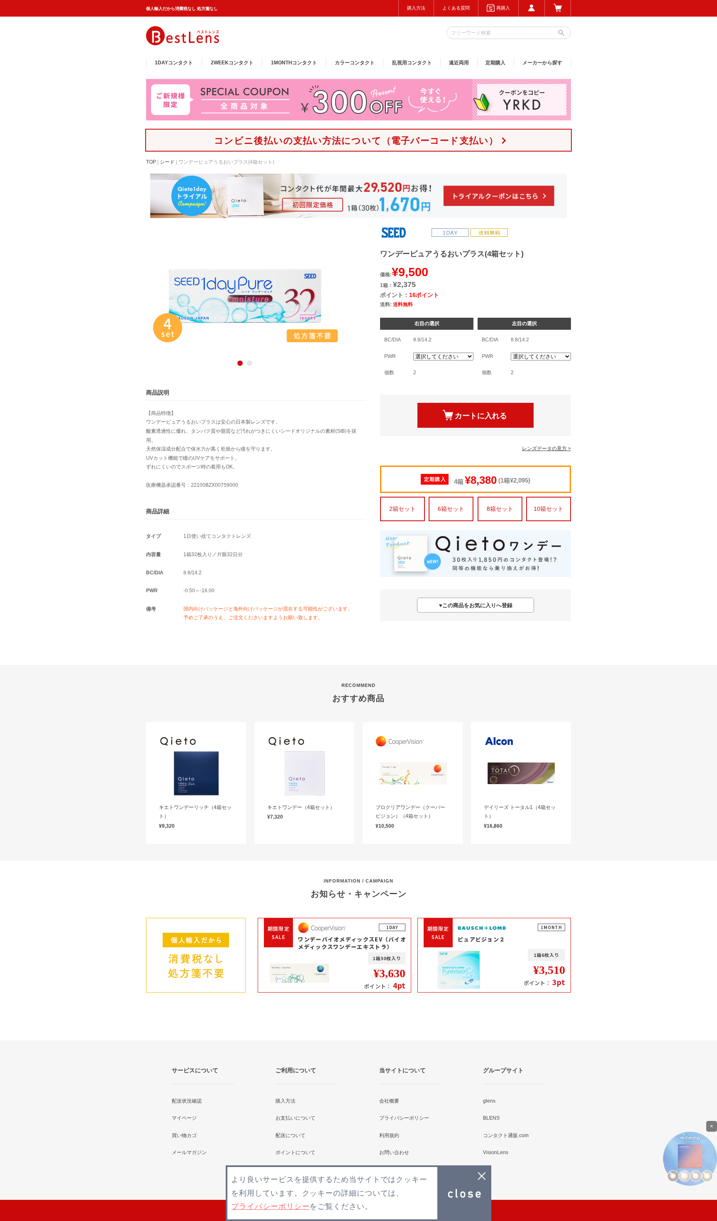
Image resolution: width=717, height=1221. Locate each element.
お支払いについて (295, 1118)
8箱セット (500, 508)
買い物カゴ (184, 1135)
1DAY (174, 63)
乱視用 (412, 63)
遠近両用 (459, 63)
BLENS (491, 1118)
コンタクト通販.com (506, 1135)
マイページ (184, 1118)
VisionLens (495, 1152)
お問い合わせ (394, 1152)
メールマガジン (189, 1152)
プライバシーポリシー (404, 1118)
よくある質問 (456, 7)
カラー (355, 63)
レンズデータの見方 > (546, 448)
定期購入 (495, 63)
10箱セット (548, 508)
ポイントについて (295, 1152)
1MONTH (294, 63)
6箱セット (451, 508)
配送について (290, 1135)
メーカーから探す (542, 63)
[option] (244, 295)
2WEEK (232, 63)
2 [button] (249, 363)
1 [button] (240, 363)
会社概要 (389, 1101)
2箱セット (402, 508)
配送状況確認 (187, 1101)
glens (489, 1101)
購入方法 (416, 7)
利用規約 (389, 1135)
